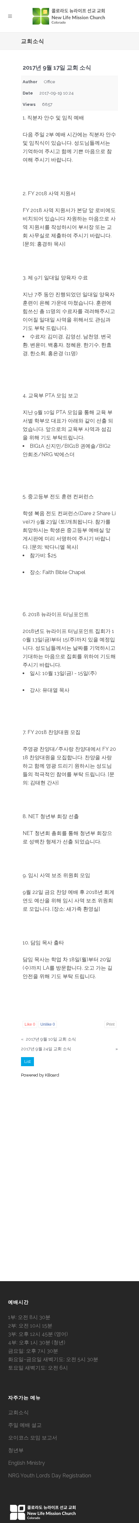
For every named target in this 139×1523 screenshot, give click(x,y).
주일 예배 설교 (25, 1425)
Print (110, 1024)
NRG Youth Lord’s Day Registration (49, 1475)
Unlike (47, 1024)
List (27, 1061)
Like (30, 1024)
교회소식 (18, 1412)
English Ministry (26, 1463)
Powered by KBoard (40, 1075)
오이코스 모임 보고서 (32, 1438)
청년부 (16, 1450)
